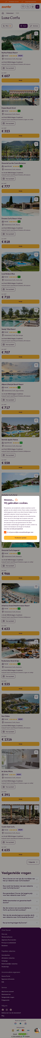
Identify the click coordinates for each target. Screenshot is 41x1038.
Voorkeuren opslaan (20, 538)
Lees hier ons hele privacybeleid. (13, 529)
